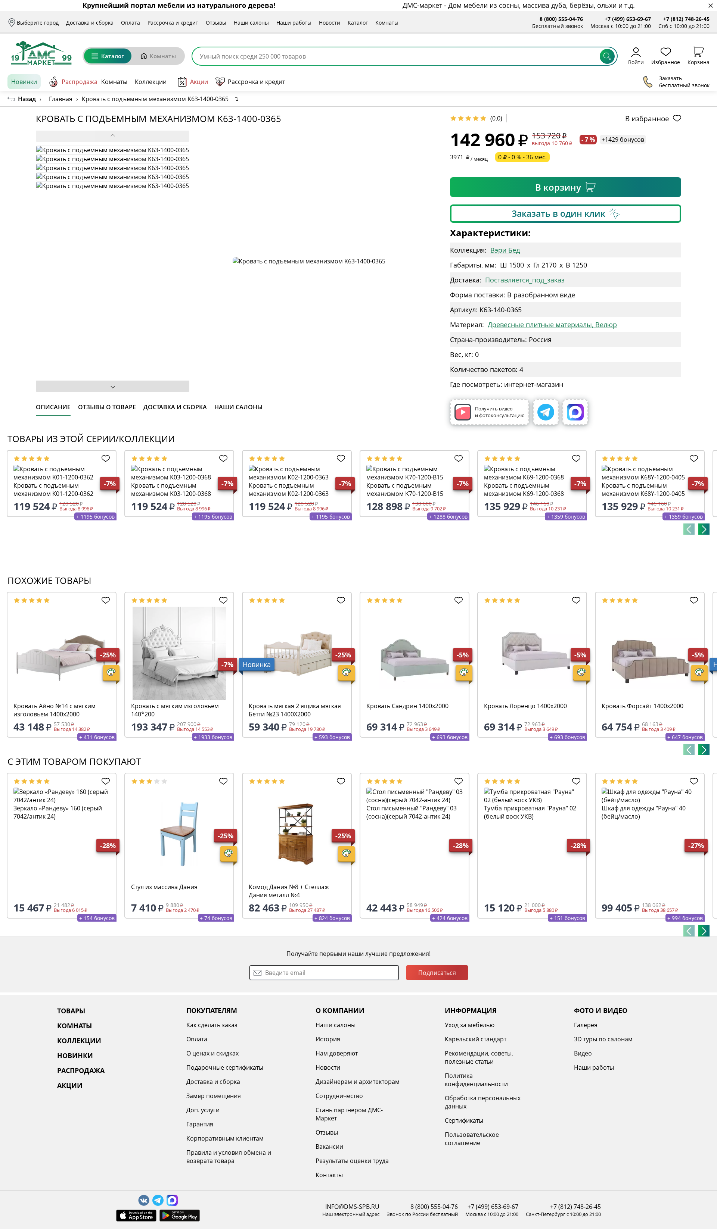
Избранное (665, 62)
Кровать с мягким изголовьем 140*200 (175, 710)
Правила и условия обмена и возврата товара (228, 1156)
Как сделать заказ (212, 1025)
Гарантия (199, 1124)
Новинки (24, 82)
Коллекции (151, 82)
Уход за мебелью (469, 1025)
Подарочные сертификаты (224, 1067)
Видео (583, 1053)
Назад (27, 99)
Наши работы (293, 22)
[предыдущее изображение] (112, 136)
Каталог (358, 22)
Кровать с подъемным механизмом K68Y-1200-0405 (643, 489)
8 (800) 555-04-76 (561, 18)
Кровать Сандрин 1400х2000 (407, 706)
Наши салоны (251, 22)
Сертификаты (464, 1120)
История (328, 1039)
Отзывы (216, 22)
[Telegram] (546, 412)
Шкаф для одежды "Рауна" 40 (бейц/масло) (644, 812)
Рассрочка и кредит (173, 22)
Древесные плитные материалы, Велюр (552, 324)
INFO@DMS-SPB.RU (352, 1207)
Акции (199, 82)
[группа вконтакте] (143, 1200)
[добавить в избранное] (104, 458)
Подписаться (437, 973)
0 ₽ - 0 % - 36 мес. (522, 157)
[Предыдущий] (689, 529)
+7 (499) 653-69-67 (628, 18)
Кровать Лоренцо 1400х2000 (525, 706)
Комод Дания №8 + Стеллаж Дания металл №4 (289, 891)
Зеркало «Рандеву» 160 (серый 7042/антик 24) (57, 812)
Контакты (329, 1175)
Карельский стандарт (475, 1039)
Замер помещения (213, 1096)
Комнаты (386, 22)
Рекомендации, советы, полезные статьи (479, 1057)
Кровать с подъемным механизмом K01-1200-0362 (53, 489)
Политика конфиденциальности (476, 1080)
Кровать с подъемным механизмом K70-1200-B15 (404, 489)
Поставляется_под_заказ (525, 279)
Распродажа (79, 82)
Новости (329, 22)
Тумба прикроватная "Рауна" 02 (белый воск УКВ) (530, 812)
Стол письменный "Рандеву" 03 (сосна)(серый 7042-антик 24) (411, 812)
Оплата (130, 22)
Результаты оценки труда (352, 1161)
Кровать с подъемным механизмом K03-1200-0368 (171, 489)
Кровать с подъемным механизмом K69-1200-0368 (524, 489)
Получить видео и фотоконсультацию (500, 412)
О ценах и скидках (212, 1053)
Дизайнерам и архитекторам (358, 1082)
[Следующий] (704, 529)
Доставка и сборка (90, 22)
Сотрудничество (339, 1096)
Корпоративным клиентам (225, 1138)
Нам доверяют (337, 1053)
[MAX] (575, 412)
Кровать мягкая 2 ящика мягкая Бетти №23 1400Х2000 (295, 710)
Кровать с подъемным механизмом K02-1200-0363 (289, 489)
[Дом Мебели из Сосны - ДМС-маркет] (41, 53)
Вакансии (329, 1146)
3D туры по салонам (603, 1039)
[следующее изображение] (112, 386)
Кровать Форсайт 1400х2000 (642, 706)
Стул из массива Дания (164, 887)
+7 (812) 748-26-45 (686, 18)
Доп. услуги (203, 1110)
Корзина (698, 62)
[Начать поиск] (607, 56)
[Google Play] (179, 1216)
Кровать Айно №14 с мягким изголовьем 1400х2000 (54, 710)
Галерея (586, 1025)
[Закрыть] (710, 6)
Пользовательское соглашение (472, 1139)
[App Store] (136, 1216)
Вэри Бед (505, 250)
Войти (636, 62)
